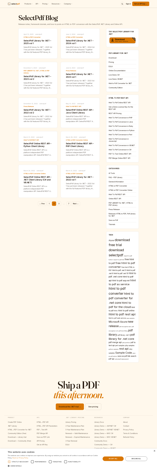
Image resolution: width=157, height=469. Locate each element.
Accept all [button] (113, 459)
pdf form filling (123, 331)
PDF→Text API (42, 430)
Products (28, 4)
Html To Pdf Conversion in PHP (120, 118)
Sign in (128, 4)
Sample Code (123, 352)
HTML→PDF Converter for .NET (19, 430)
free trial (124, 267)
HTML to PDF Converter (32, 37)
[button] (53, 465)
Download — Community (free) (19, 441)
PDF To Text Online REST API (120, 154)
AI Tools (112, 173)
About (125, 422)
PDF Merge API (42, 433)
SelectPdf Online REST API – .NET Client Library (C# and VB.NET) (37, 180)
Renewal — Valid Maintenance (77, 433)
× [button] (154, 451)
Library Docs (99, 422)
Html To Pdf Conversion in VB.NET (122, 145)
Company (68, 4)
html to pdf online (126, 310)
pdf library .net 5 (124, 335)
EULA (111, 66)
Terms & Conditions (130, 433)
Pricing (45, 4)
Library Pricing (71, 422)
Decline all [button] (136, 459)
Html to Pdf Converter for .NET (120, 83)
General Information (116, 182)
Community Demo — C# (103, 445)
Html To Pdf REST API (73, 106)
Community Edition (116, 88)
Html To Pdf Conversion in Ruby (121, 126)
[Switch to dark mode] (122, 4)
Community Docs (100, 441)
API (37, 4)
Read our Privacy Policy (20, 458)
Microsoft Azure (118, 321)
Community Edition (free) (17, 433)
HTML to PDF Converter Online (77, 140)
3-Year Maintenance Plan (75, 426)
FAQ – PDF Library (115, 177)
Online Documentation (117, 71)
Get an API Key (42, 445)
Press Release (71, 71)
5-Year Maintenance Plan (75, 430)
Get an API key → (140, 4)
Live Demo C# (114, 75)
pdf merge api (115, 342)
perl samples (120, 345)
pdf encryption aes (125, 326)
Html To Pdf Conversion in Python (121, 130)
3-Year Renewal (71, 441)
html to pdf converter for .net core (121, 298)
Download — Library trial (17, 437)
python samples (114, 349)
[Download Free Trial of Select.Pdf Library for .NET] (122, 41)
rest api (123, 348)
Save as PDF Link (43, 437)
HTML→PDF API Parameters (47, 426)
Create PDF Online (15, 422)
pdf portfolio (126, 342)
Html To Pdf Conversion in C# (120, 150)
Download (112, 58)
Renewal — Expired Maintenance (78, 437)
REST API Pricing (115, 113)
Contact (126, 426)
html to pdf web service (117, 318)
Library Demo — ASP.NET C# (105, 426)
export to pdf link (118, 259)
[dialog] (78, 458)
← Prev (42, 204)
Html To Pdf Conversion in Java (121, 122)
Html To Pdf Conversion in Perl (120, 135)
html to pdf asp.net (121, 280)
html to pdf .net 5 (119, 270)
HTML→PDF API (42, 422)
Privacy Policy (128, 430)
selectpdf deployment (122, 359)
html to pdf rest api (122, 314)
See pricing (93, 407)
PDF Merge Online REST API (119, 158)
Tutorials (112, 224)
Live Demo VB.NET (116, 79)
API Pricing (41, 441)
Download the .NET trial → (70, 407)
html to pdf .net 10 (121, 273)
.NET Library (12, 426)
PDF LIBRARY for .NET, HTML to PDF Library (36, 72)
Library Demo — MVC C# (103, 433)
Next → (76, 204)
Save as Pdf (113, 220)
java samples (131, 318)
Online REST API (115, 199)
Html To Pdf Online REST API (120, 103)
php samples (129, 345)
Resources (56, 4)
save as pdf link (124, 356)
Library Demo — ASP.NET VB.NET (106, 430)
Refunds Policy (128, 437)
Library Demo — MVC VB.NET (105, 437)
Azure (111, 240)
